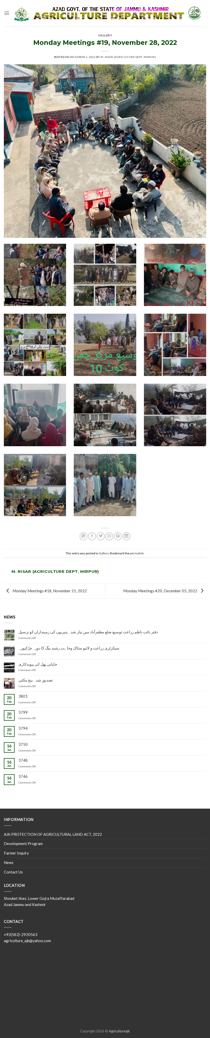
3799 (23, 712)
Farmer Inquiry (16, 853)
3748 (23, 760)
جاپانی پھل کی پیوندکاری (37, 664)
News (8, 862)
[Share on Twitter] (101, 536)
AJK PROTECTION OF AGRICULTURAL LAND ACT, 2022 (53, 834)
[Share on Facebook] (92, 536)
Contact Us (13, 872)
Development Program (23, 843)
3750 (23, 744)
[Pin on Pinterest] (118, 536)
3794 (23, 728)
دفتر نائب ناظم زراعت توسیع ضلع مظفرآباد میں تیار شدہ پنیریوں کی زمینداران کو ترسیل (88, 632)
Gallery (105, 35)
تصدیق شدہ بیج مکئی (35, 680)
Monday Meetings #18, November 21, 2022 (49, 590)
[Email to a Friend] (109, 536)
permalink (137, 553)
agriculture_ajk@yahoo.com (27, 940)
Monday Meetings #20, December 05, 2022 (160, 590)
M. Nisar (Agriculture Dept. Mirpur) (128, 56)
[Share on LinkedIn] (127, 536)
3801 (23, 696)
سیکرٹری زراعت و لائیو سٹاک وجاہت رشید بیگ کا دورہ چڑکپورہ (68, 648)
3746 (23, 776)
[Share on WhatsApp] (84, 536)
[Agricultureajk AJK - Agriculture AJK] (108, 13)
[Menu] (7, 13)
